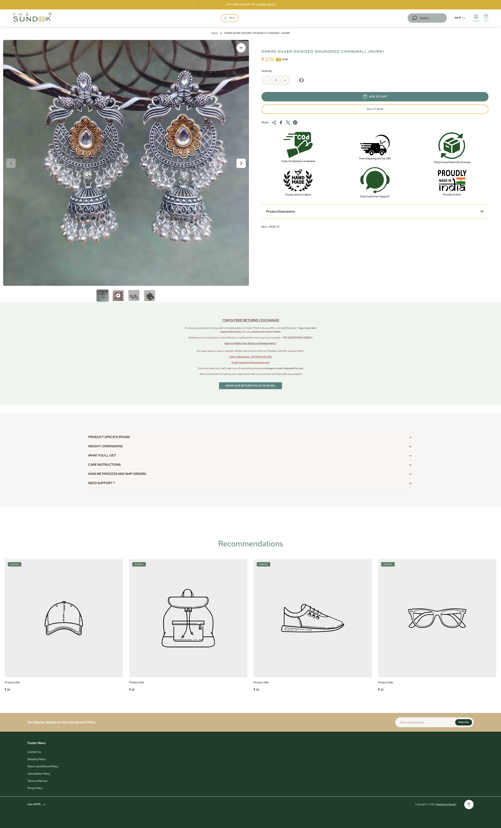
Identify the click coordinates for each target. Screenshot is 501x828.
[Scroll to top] (469, 804)
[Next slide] (307, 4)
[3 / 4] (134, 295)
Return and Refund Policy (42, 766)
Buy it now (375, 109)
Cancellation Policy (38, 773)
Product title (12, 682)
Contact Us (34, 752)
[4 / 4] (149, 295)
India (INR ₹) (34, 804)
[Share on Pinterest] (295, 122)
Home (214, 33)
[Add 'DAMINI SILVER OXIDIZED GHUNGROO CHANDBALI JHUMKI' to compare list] (301, 80)
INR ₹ (458, 17)
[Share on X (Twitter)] (288, 122)
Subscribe (463, 722)
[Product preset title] (64, 618)
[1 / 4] (102, 295)
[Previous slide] (194, 4)
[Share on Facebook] (281, 122)
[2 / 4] (118, 295)
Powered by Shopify (446, 804)
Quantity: (267, 71)
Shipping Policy (36, 759)
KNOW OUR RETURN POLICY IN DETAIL (250, 385)
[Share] (274, 122)
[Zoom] (241, 47)
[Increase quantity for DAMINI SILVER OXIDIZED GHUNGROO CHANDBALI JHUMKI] (285, 80)
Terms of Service (37, 781)
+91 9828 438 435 (266, 4)
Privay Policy (34, 788)
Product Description (280, 211)
